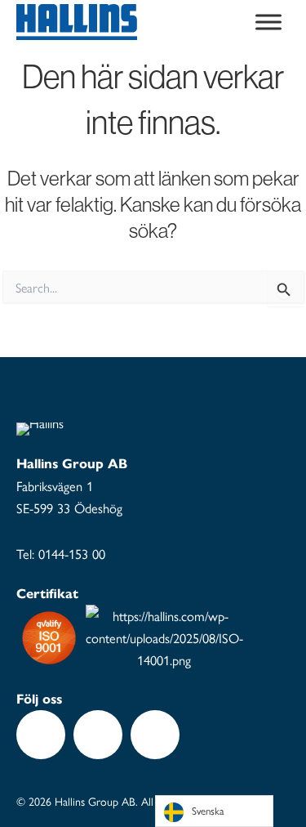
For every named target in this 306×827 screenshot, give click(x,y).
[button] (40, 734)
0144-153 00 (71, 553)
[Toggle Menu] (268, 21)
